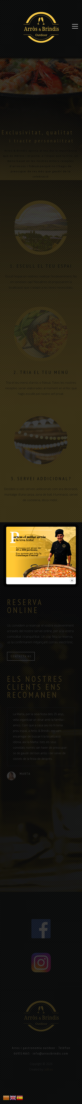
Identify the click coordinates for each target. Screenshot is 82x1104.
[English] (13, 1097)
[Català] (6, 1097)
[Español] (20, 1097)
